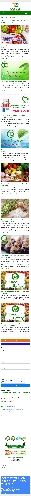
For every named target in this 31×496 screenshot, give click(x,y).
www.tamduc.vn (19, 409)
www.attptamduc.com (10, 409)
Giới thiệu (4, 467)
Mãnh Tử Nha (25, 493)
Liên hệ (3, 474)
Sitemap (3, 472)
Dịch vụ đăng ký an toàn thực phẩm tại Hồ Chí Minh (15, 81)
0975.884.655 (17, 489)
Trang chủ (4, 465)
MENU (4, 12)
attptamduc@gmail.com (9, 406)
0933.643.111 (9, 489)
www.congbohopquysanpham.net (8, 411)
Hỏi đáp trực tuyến (6, 344)
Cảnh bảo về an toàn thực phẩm (10, 340)
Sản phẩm (4, 469)
